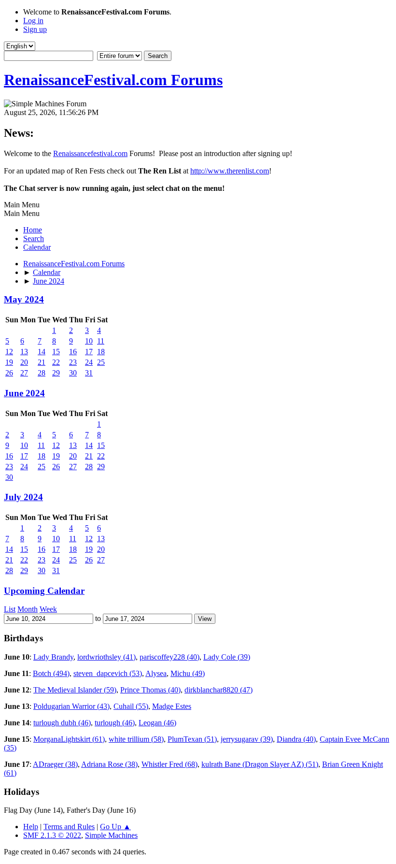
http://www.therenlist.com (229, 171)
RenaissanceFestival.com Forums (113, 79)
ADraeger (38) (55, 764)
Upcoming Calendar (44, 591)
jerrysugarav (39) (247, 739)
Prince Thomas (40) (150, 690)
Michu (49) (187, 673)
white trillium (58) (136, 739)
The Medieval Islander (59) (74, 690)
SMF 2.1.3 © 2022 (52, 835)
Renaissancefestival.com (90, 153)
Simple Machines (111, 835)
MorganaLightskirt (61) (69, 739)
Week (48, 609)
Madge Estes (171, 706)
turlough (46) (115, 723)
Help (30, 826)
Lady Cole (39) (226, 657)
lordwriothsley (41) (106, 657)
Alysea (156, 673)
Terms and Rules (69, 826)
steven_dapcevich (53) (107, 673)
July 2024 (23, 497)
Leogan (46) (157, 723)
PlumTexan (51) (192, 739)
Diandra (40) (296, 739)
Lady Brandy (53, 657)
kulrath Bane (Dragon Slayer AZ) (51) (259, 764)
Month (27, 609)
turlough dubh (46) (62, 723)
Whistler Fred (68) (169, 764)
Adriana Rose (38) (109, 764)
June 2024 (24, 393)
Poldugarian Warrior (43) (71, 706)
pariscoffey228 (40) (169, 657)
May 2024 (24, 299)
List (9, 609)
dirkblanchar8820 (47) (218, 690)
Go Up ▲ (115, 826)
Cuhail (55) (130, 706)
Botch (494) (51, 673)
